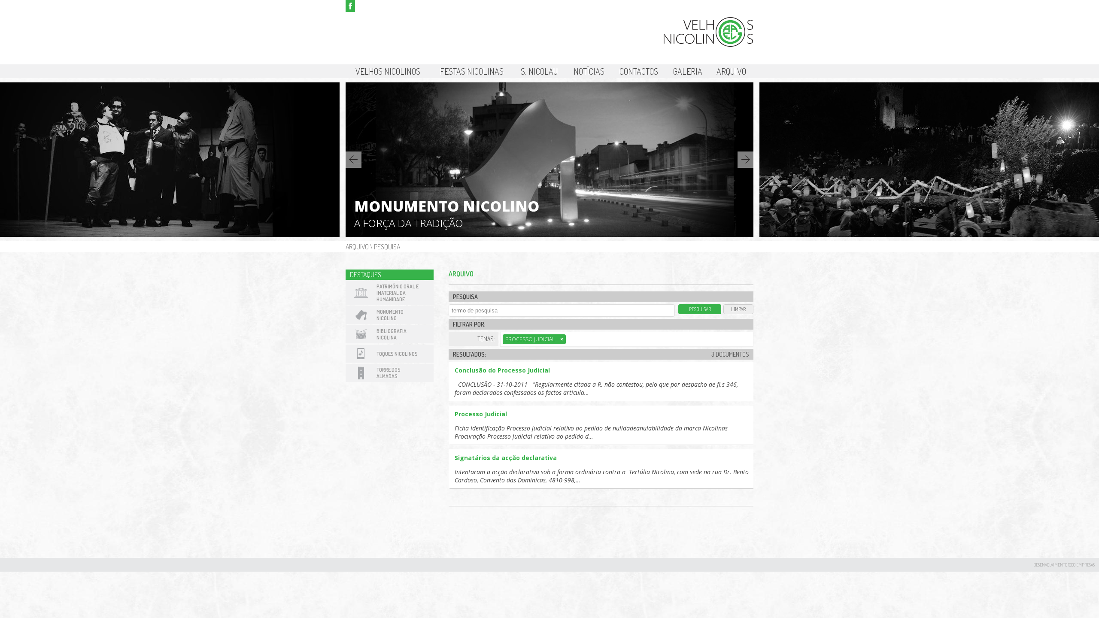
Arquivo (731, 71)
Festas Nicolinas (472, 71)
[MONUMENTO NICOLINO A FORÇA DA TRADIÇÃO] (549, 234)
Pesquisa (387, 246)
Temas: (486, 338)
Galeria (687, 71)
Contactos (638, 71)
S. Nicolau (539, 71)
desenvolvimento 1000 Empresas (1064, 564)
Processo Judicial (534, 339)
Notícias (589, 71)
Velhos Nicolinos (387, 71)
